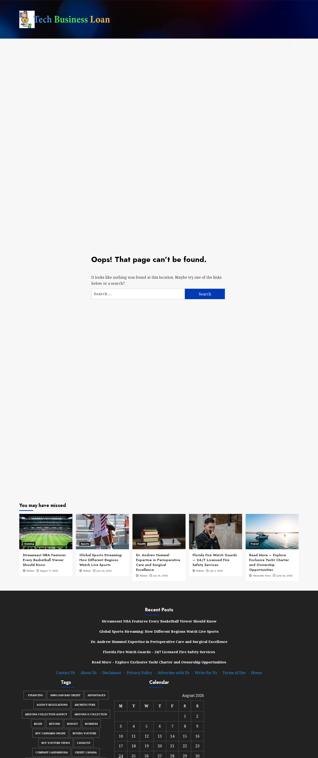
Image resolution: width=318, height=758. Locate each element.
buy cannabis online (50, 733)
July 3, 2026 (216, 571)
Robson (30, 571)
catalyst (84, 743)
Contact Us (65, 672)
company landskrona (51, 752)
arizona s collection (90, 714)
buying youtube (84, 733)
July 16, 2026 (160, 575)
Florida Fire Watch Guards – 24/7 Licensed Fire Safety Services (215, 560)
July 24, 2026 (104, 571)
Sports (85, 544)
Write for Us (206, 672)
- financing (35, 695)
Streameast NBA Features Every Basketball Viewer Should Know (44, 560)
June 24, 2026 (285, 575)
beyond (54, 723)
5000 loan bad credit (65, 695)
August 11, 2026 (49, 571)
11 (134, 736)
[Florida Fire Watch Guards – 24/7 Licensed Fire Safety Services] (215, 531)
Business (91, 723)
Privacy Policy (139, 672)
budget (72, 723)
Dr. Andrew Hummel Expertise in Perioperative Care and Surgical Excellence (158, 562)
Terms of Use (234, 672)
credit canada (86, 752)
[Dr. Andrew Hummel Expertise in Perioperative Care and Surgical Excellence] (159, 531)
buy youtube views (55, 743)
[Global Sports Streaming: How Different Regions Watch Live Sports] (102, 531)
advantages (96, 695)
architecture (84, 704)
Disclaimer (111, 672)
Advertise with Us (173, 672)
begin (38, 723)
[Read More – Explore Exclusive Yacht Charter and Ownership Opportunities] (272, 531)
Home (256, 672)
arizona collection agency (46, 714)
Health (141, 544)
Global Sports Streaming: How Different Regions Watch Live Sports (100, 560)
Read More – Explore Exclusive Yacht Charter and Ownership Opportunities (269, 562)
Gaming (29, 544)
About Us (89, 672)
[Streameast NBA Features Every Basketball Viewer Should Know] (45, 531)
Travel (254, 544)
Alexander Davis (262, 575)
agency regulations (52, 704)
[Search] (296, 44)
